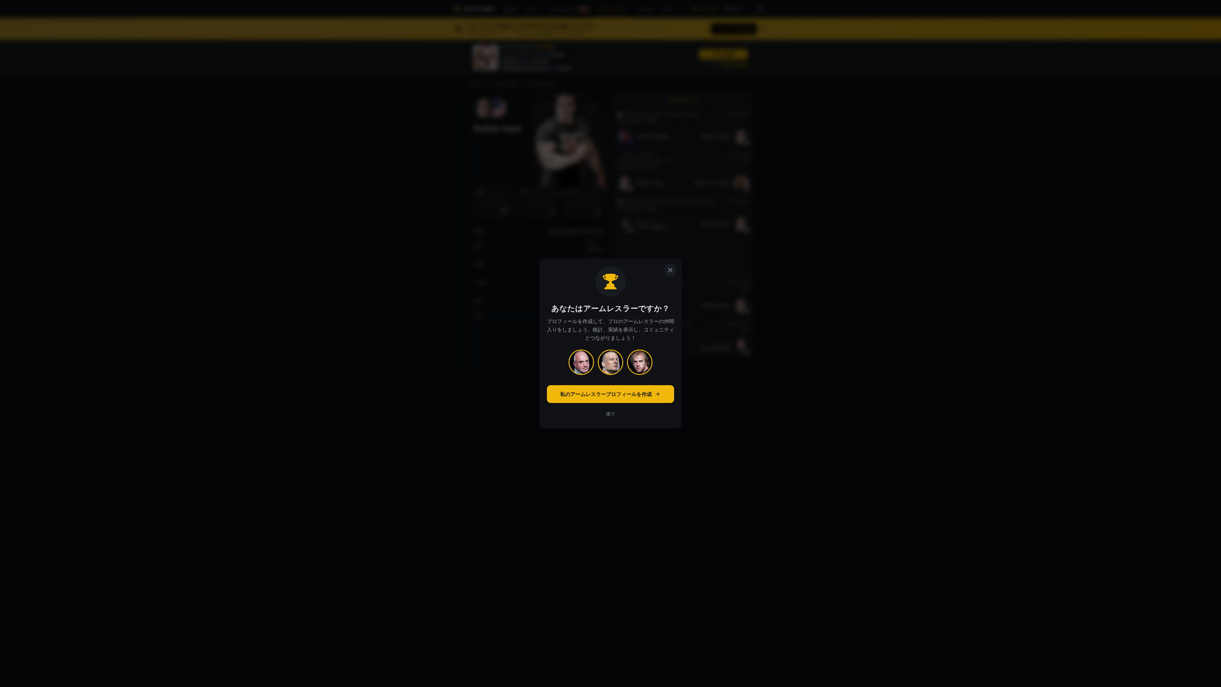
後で (610, 414)
